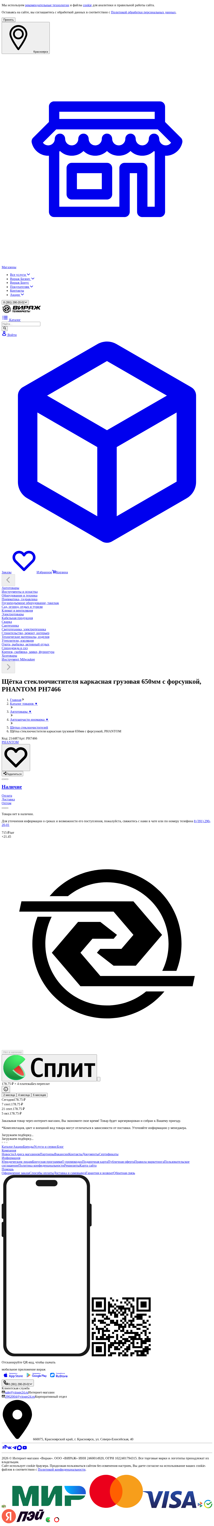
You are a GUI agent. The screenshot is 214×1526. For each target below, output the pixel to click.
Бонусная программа (47, 1161)
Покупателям (20, 287)
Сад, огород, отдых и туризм (22, 606)
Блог (60, 1146)
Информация (11, 1158)
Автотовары (10, 588)
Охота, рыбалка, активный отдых (25, 644)
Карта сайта (88, 1165)
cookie (87, 5)
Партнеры (47, 1154)
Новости (8, 1154)
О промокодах (72, 1161)
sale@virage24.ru (16, 1392)
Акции (15, 295)
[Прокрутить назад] (8, 580)
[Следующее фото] (3, 779)
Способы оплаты (41, 1173)
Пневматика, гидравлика (19, 599)
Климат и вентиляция (17, 610)
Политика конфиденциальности (41, 1165)
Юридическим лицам (17, 1161)
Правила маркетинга (149, 1161)
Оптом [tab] (6, 803)
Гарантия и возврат (99, 1173)
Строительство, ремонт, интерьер (25, 633)
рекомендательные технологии (47, 5)
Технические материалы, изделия (25, 637)
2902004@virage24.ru (20, 1396)
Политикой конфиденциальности (61, 1469)
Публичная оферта (121, 1161)
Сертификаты (108, 1154)
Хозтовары (9, 655)
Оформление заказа (15, 1173)
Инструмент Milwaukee (18, 659)
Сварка (7, 622)
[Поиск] (5, 328)
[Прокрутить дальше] (8, 667)
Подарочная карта (95, 1161)
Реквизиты (72, 1165)
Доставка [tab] (8, 799)
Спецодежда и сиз (15, 648)
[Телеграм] (14, 1449)
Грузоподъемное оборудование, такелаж (30, 603)
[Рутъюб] (4, 1449)
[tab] (107, 787)
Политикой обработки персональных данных (143, 12)
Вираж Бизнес (20, 279)
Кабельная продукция (17, 618)
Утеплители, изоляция (18, 640)
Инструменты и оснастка (20, 591)
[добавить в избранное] (16, 757)
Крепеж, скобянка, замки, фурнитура (28, 652)
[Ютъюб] (24, 1449)
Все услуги (18, 274)
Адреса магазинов (27, 1154)
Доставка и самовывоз (70, 1173)
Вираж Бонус (19, 282)
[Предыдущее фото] (6, 779)
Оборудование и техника (19, 595)
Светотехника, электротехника (24, 629)
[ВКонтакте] (9, 1449)
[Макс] (19, 1449)
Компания (9, 1150)
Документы (90, 1154)
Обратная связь (124, 1173)
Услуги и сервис (45, 1146)
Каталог (7, 1146)
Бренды (28, 1146)
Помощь (8, 1169)
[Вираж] (21, 312)
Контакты (17, 290)
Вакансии (61, 1154)
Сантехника (10, 625)
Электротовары (13, 614)
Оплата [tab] (7, 795)
